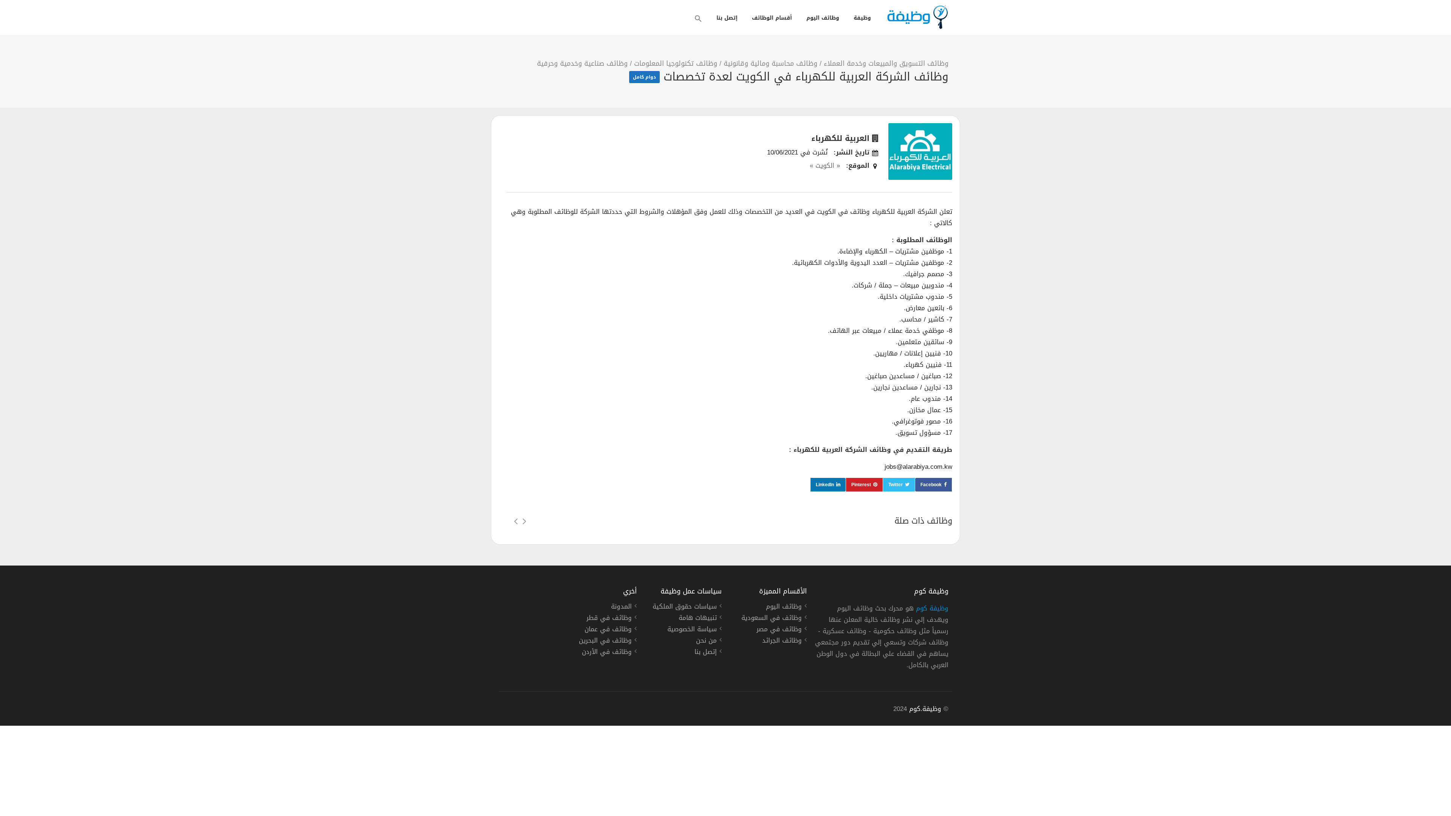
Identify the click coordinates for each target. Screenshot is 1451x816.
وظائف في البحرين (605, 641)
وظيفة (862, 18)
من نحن (706, 641)
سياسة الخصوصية (692, 630)
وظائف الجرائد (782, 641)
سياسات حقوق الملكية (685, 607)
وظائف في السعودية (771, 619)
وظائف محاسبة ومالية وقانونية (770, 63)
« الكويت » (825, 165)
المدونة (621, 607)
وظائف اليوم (822, 18)
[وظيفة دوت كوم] (917, 17)
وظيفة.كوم (925, 709)
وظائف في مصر (779, 630)
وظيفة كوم (932, 608)
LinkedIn (825, 485)
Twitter (895, 485)
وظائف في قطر (609, 619)
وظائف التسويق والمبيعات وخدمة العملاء (886, 63)
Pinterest (861, 485)
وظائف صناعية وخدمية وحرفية (582, 63)
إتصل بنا (727, 18)
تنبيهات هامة (698, 619)
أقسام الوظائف (772, 18)
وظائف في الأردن (607, 653)
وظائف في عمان (608, 630)
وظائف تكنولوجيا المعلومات (675, 63)
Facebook (931, 485)
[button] (698, 18)
